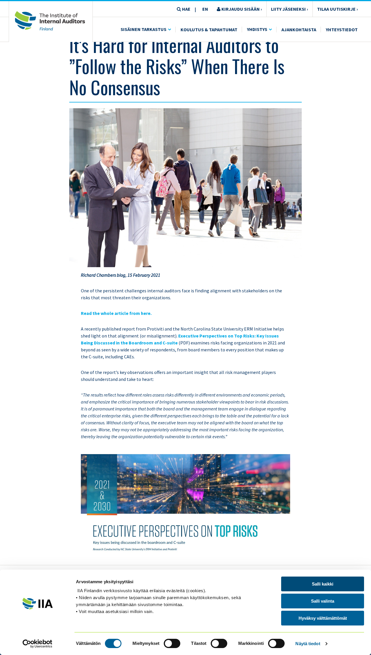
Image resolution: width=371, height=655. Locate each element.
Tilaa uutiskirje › (337, 9)
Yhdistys (257, 29)
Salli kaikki (322, 583)
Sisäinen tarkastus (143, 29)
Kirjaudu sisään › (241, 9)
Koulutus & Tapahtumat (209, 29)
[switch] (172, 643)
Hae (185, 9)
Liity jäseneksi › (289, 9)
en (205, 9)
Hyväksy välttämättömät (323, 618)
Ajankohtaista (298, 29)
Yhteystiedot (342, 29)
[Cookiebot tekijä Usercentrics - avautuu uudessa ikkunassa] (37, 643)
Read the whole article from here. (116, 313)
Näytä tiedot (307, 643)
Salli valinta (322, 601)
